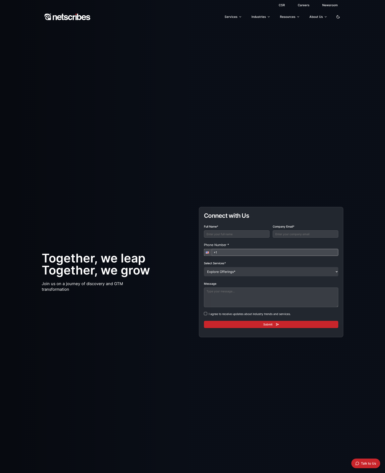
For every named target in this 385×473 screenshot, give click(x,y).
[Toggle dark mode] (338, 16)
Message (210, 283)
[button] (208, 252)
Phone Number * (216, 245)
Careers (303, 5)
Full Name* (211, 226)
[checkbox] (205, 313)
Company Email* (283, 226)
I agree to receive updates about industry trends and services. (250, 314)
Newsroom (330, 5)
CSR (282, 5)
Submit (268, 324)
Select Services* (215, 263)
